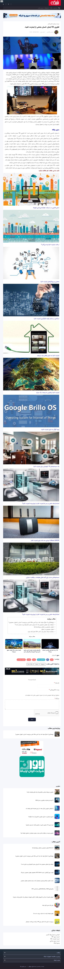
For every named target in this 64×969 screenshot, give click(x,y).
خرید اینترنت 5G (55, 939)
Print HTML (30, 664)
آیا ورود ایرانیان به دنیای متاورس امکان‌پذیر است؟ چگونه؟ (40, 817)
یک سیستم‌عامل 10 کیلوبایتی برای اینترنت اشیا (46, 466)
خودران (28, 659)
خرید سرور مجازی (55, 941)
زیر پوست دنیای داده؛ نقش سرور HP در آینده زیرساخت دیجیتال (39, 922)
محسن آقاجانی (50, 32)
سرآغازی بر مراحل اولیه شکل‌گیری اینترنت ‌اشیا (46, 319)
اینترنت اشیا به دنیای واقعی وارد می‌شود (48, 355)
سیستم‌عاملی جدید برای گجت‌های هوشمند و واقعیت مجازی (42, 577)
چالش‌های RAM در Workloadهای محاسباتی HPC (42, 889)
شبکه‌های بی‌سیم (41, 659)
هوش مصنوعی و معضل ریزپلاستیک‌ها (44, 627)
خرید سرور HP (56, 937)
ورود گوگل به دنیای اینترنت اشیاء (50, 429)
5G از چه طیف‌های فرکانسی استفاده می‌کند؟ (50, 651)
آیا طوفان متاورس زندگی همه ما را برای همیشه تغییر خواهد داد (39, 808)
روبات (34, 659)
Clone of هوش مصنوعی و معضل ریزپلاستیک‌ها (42, 848)
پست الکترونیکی (54, 690)
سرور (23, 966)
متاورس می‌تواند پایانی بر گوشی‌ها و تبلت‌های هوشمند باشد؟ (40, 792)
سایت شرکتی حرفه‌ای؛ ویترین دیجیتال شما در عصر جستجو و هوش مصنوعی (37, 881)
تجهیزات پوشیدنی (21, 659)
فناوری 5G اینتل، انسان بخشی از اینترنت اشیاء (42, 27)
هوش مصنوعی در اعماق (48, 629)
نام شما (56, 683)
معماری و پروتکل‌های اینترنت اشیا (49, 282)
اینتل (52, 659)
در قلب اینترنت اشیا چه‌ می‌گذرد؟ (50, 245)
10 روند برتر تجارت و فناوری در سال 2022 (44, 800)
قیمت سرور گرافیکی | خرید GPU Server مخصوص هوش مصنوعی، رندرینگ (37, 872)
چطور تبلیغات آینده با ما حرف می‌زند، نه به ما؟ (43, 913)
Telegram (42, 664)
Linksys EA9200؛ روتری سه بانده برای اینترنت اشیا (45, 540)
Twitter (36, 664)
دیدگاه (57, 698)
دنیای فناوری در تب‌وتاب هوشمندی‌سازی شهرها (46, 208)
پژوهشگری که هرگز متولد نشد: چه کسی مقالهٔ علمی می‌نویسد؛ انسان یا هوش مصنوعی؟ (34, 734)
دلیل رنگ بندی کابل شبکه (47, 905)
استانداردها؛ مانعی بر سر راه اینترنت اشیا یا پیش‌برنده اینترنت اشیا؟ (40, 503)
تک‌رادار (54, 655)
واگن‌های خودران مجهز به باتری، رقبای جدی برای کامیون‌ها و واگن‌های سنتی (32, 651)
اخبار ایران (42, 32)
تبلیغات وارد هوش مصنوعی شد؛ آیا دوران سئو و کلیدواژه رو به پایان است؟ (34, 625)
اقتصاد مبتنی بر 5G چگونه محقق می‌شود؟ (14, 651)
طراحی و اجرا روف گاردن (53, 935)
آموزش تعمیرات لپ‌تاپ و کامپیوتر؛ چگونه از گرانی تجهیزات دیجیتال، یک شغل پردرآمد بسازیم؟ (33, 897)
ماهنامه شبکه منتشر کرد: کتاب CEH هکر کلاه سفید (41, 632)
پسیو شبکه (57, 943)
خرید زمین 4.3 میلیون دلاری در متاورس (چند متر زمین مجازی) (39, 825)
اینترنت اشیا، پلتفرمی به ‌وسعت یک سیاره (47, 392)
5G (47, 659)
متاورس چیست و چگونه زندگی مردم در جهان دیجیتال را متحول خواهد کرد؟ (37, 833)
